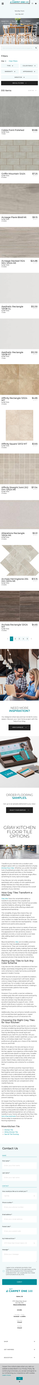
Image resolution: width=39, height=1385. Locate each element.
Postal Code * (6, 1226)
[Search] (36, 48)
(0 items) (35, 3)
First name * (6, 1161)
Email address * (7, 1214)
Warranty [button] (9, 71)
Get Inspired (9, 1349)
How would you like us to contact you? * (14, 1191)
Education (8, 1357)
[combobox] (17, 48)
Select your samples (18, 810)
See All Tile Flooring (11, 1134)
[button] (29, 4)
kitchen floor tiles (7, 868)
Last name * (6, 1173)
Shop (6, 1341)
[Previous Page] (8, 639)
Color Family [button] (28, 66)
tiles (17, 942)
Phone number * (7, 1202)
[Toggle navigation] (2, 3)
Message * (5, 1249)
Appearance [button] (28, 71)
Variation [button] (18, 77)
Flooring (14, 21)
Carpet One (5, 21)
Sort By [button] (31, 90)
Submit (19, 1282)
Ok (19, 1378)
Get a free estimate (8, 1116)
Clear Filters (13, 61)
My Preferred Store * (8, 1238)
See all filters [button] (18, 83)
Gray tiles (4, 898)
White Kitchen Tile (11, 1132)
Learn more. (6, 1375)
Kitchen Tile (8, 1130)
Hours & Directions (19, 1304)
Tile (21, 21)
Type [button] (9, 66)
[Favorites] (32, 4)
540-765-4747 (19, 14)
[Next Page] (31, 639)
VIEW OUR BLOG (17, 727)
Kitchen (27, 21)
